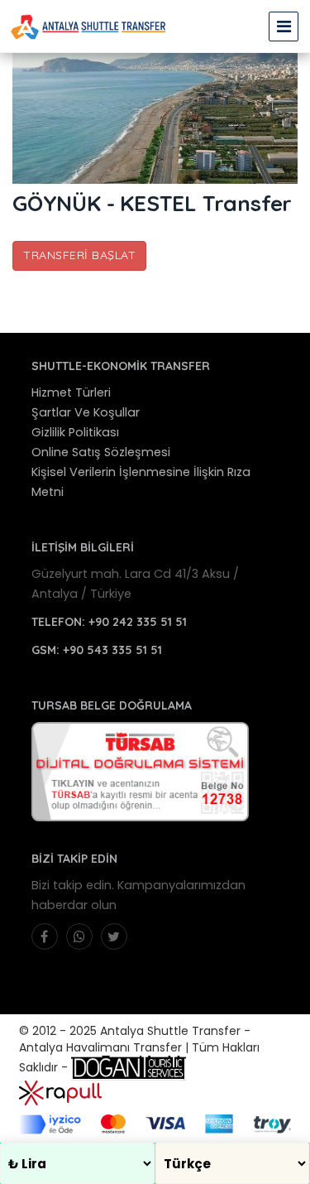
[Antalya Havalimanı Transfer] (88, 26)
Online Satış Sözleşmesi (100, 452)
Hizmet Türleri (71, 392)
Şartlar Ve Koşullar (85, 412)
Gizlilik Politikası (75, 432)
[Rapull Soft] (60, 1092)
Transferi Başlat (79, 255)
